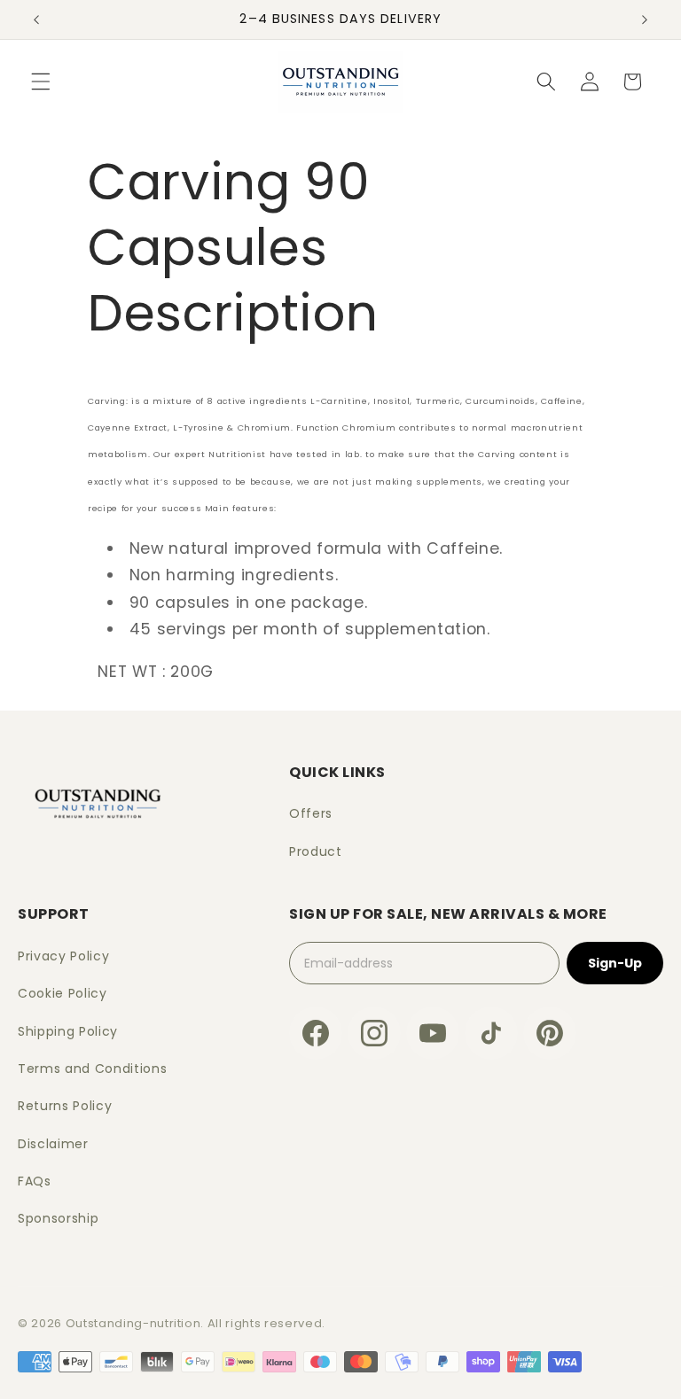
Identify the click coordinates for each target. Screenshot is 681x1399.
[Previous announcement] (36, 19)
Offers (311, 813)
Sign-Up (615, 963)
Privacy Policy (63, 956)
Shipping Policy (68, 1031)
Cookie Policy (62, 993)
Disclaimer (53, 1144)
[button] (41, 81)
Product (315, 851)
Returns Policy (65, 1106)
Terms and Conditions (92, 1068)
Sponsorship (58, 1218)
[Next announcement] (644, 19)
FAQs (34, 1181)
